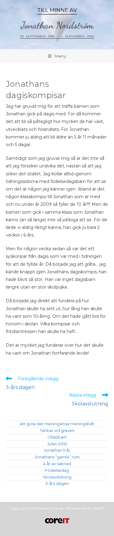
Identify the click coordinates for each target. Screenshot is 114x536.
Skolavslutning (57, 477)
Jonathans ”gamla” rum (57, 456)
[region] (57, 24)
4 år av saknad (57, 463)
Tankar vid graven (57, 430)
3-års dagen (57, 483)
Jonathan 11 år (57, 450)
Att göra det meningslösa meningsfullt (57, 423)
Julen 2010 (57, 443)
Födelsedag (57, 470)
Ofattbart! (57, 437)
